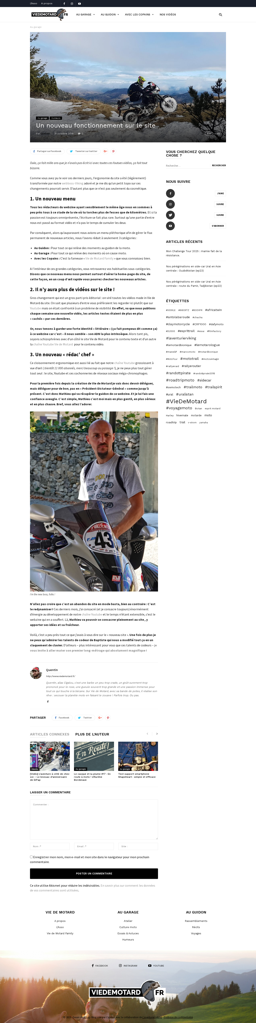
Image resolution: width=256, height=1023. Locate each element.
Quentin (45, 133)
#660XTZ (183, 310)
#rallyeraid (172, 366)
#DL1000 (170, 331)
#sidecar (204, 380)
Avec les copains (137, 14)
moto (208, 415)
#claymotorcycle (178, 324)
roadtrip (171, 422)
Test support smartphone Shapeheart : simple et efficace (137, 775)
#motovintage (210, 358)
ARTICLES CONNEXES (49, 734)
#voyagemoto (179, 408)
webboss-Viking (73, 183)
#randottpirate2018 (204, 373)
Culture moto (128, 927)
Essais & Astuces (128, 933)
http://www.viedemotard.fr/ (60, 676)
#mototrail (189, 359)
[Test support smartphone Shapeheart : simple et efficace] (138, 756)
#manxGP (171, 351)
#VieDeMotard (186, 401)
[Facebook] (64, 3)
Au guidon (108, 14)
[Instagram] (72, 3)
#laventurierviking (181, 338)
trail (182, 422)
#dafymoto (216, 324)
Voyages (196, 933)
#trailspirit (213, 387)
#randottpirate (178, 373)
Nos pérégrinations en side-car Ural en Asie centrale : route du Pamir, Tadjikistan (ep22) (194, 283)
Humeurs (55, 118)
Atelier (128, 920)
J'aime (220, 193)
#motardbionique (208, 351)
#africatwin (213, 310)
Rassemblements (196, 920)
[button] (220, 14)
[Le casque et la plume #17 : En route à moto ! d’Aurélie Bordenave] (94, 756)
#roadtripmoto (180, 380)
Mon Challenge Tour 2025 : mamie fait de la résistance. (194, 253)
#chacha (197, 317)
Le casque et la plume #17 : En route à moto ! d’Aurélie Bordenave (92, 777)
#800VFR (197, 310)
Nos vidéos (168, 14)
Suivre (220, 204)
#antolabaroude (178, 317)
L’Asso (33, 3)
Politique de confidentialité (178, 1017)
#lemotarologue (207, 345)
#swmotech (173, 387)
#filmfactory (214, 331)
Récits (35, 769)
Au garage (83, 14)
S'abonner (218, 225)
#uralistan (185, 394)
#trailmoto (193, 387)
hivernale (182, 415)
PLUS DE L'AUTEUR (92, 734)
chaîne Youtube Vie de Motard (53, 344)
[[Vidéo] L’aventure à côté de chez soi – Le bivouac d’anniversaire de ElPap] (50, 756)
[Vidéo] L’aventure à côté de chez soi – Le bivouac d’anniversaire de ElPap (49, 777)
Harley (170, 415)
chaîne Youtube (124, 363)
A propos (46, 3)
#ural (169, 394)
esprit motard (212, 408)
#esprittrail (186, 331)
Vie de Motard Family (99, 258)
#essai (200, 331)
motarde (196, 415)
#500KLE (171, 310)
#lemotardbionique (179, 345)
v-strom (192, 422)
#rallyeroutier (191, 366)
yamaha (203, 422)
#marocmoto (187, 351)
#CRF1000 (199, 324)
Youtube (35, 308)
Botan (198, 408)
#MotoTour (171, 359)
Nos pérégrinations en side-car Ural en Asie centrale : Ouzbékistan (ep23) (193, 268)
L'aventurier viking (152, 1017)
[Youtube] (79, 3)
